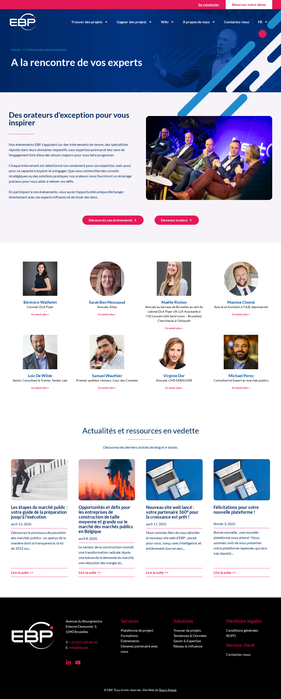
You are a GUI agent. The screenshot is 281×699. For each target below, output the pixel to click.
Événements (130, 641)
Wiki (164, 22)
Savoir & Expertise (187, 641)
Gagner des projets (131, 22)
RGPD (231, 635)
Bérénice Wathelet (40, 302)
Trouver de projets (187, 630)
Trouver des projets (86, 22)
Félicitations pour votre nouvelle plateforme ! (236, 510)
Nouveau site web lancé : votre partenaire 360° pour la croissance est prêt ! (172, 512)
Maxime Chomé (241, 302)
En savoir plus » (40, 314)
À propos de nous (196, 22)
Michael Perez (241, 375)
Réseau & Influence (187, 646)
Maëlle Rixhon (174, 302)
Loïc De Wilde (40, 375)
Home (15, 49)
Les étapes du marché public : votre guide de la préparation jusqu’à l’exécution (39, 512)
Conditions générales (242, 630)
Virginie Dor (174, 375)
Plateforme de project (137, 630)
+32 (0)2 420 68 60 (83, 642)
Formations (129, 635)
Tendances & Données (190, 635)
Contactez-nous (236, 22)
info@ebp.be (78, 647)
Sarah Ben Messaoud (107, 302)
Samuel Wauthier (107, 375)
